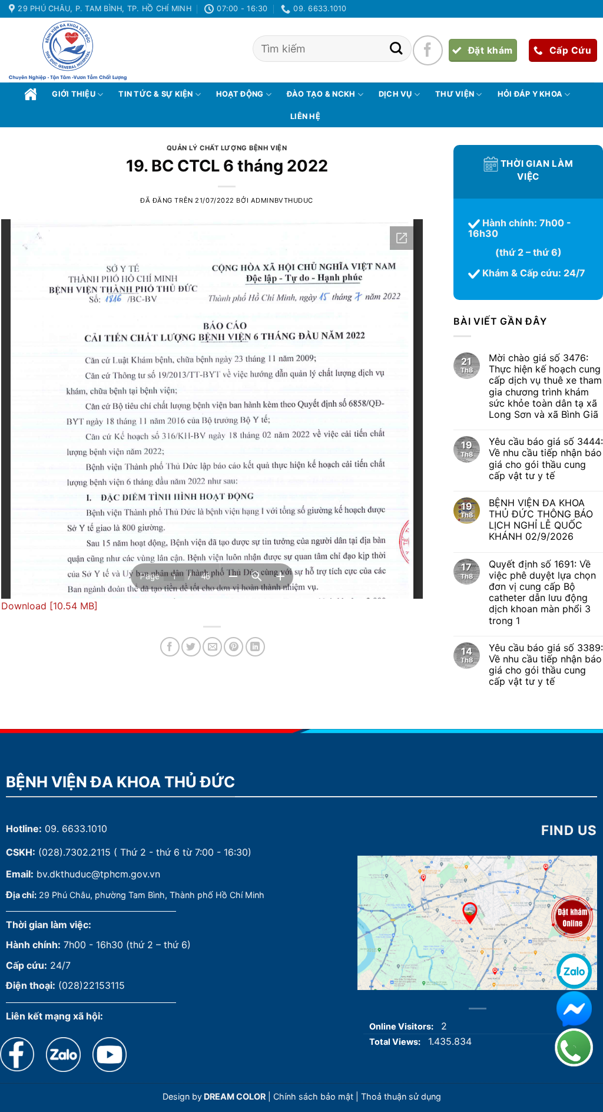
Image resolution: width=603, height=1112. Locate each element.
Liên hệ (305, 116)
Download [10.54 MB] (49, 606)
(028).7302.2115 (74, 852)
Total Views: (395, 1042)
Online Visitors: (402, 1026)
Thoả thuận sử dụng (401, 1096)
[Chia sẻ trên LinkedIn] (255, 646)
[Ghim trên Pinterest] (233, 646)
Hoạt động (239, 94)
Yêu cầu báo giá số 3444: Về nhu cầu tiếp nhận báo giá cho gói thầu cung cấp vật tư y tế (546, 459)
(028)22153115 (91, 985)
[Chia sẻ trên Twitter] (191, 646)
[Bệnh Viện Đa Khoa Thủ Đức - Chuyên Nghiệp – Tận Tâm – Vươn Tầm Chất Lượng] (68, 51)
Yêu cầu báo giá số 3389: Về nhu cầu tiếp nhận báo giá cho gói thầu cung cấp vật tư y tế (546, 665)
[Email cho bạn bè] (212, 646)
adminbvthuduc (282, 200)
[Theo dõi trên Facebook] (427, 50)
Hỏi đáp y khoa (530, 94)
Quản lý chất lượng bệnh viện (227, 148)
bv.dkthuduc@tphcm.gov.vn (98, 874)
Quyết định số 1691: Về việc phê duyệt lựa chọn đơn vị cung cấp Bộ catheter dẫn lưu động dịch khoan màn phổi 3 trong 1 (542, 592)
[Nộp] (396, 48)
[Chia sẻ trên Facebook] (170, 646)
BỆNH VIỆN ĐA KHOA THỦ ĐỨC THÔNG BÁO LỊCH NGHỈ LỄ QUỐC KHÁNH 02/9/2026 (541, 520)
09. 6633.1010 (76, 828)
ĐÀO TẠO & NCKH (321, 94)
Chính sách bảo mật (313, 1096)
